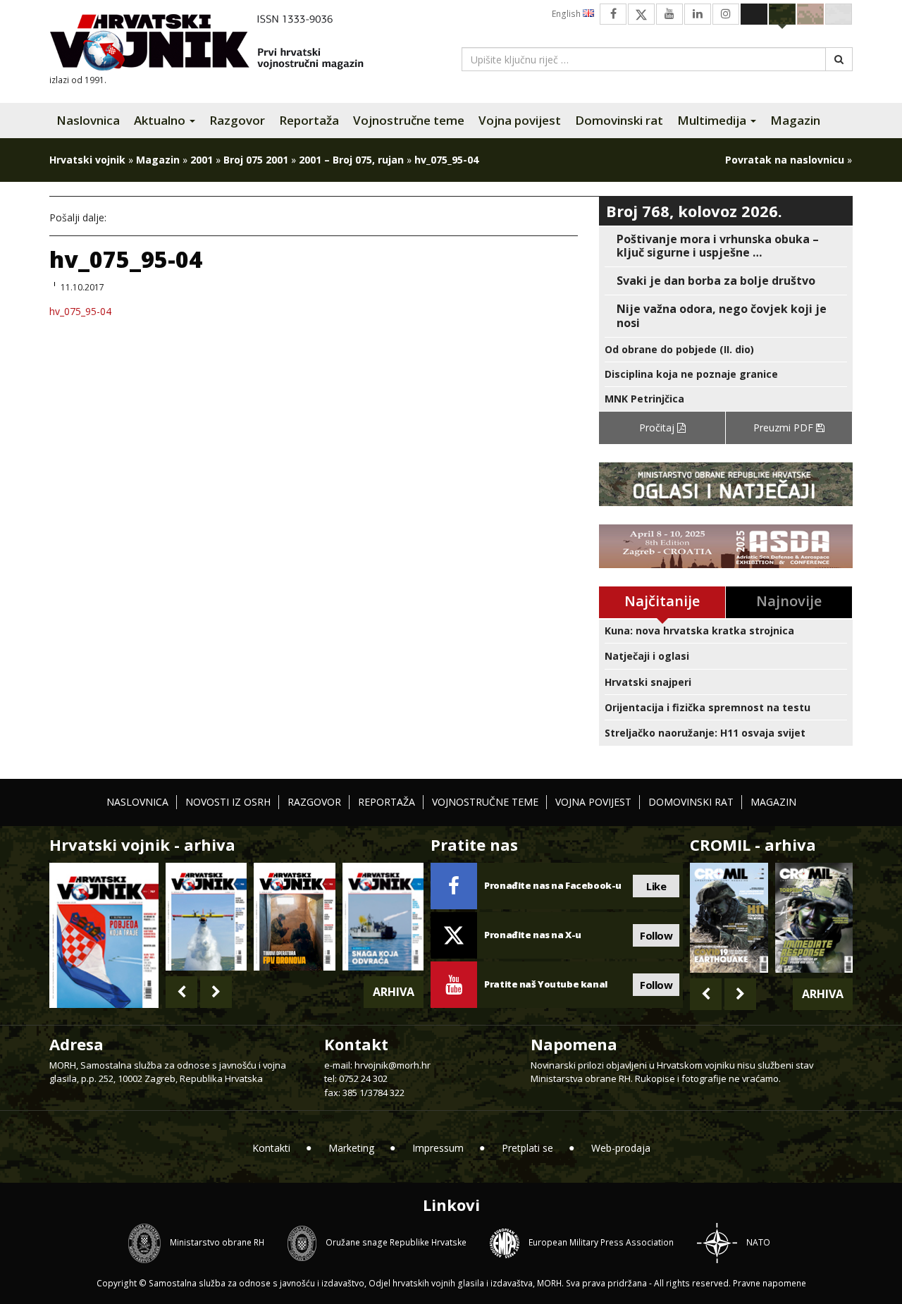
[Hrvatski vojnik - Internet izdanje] (216, 44)
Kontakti (271, 1148)
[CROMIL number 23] (728, 918)
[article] (726, 246)
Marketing (351, 1148)
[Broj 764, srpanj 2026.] (383, 917)
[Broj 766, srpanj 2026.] (206, 917)
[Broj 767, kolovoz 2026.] (104, 934)
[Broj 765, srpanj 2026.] (294, 917)
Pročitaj (658, 427)
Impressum (438, 1148)
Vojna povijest (519, 120)
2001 (201, 159)
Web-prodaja (620, 1148)
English (567, 14)
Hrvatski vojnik (87, 159)
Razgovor (237, 120)
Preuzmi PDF (784, 427)
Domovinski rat (619, 120)
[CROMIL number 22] (814, 918)
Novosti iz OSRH (228, 801)
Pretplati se (527, 1148)
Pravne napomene (769, 1283)
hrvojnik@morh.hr (392, 1065)
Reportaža (309, 120)
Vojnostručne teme (408, 120)
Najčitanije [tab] (662, 600)
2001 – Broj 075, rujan (351, 159)
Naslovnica (88, 120)
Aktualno (161, 120)
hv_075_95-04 (80, 311)
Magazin (795, 120)
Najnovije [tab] (789, 600)
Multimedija (713, 120)
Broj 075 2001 (255, 159)
